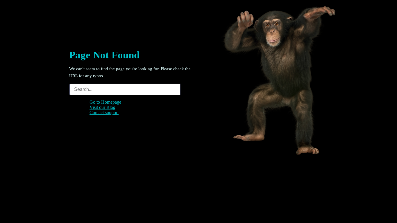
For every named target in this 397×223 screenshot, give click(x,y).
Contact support (104, 112)
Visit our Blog (102, 107)
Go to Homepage (105, 102)
